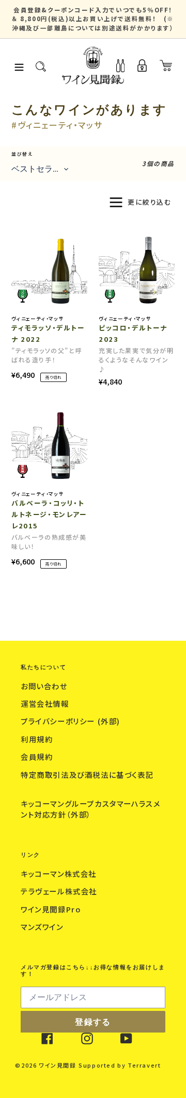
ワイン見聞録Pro (52, 909)
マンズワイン (43, 926)
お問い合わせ (45, 685)
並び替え (22, 154)
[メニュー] (19, 65)
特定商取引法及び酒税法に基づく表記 (87, 774)
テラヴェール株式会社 (60, 891)
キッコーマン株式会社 (60, 873)
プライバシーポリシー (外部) (72, 721)
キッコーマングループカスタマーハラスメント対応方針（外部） (90, 809)
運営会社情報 (46, 703)
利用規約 (38, 739)
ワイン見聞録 (57, 1065)
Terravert (144, 1065)
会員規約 (38, 756)
